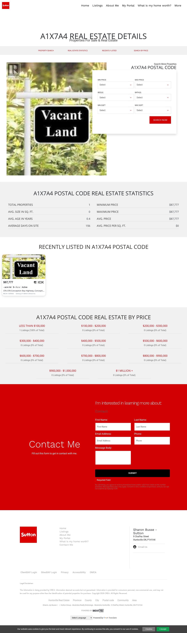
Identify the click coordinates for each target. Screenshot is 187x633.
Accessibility (79, 572)
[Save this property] (42, 258)
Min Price (102, 80)
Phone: (138, 433)
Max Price (139, 80)
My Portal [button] (128, 5)
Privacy (64, 572)
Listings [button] (97, 5)
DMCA (93, 572)
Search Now (160, 119)
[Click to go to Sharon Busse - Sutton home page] (5, 5)
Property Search (46, 50)
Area (134, 600)
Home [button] (85, 5)
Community (123, 600)
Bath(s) (138, 92)
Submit (132, 473)
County (88, 600)
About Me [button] (112, 5)
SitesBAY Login (49, 572)
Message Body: (103, 447)
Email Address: (103, 433)
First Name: (101, 419)
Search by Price (141, 50)
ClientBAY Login (29, 572)
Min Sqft (101, 105)
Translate (113, 618)
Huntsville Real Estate (58, 600)
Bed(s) (100, 92)
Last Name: (140, 419)
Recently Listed (109, 50)
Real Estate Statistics (78, 50)
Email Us (142, 547)
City (97, 600)
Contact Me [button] (66, 544)
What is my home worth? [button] (154, 5)
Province (77, 600)
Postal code (108, 600)
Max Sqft (139, 105)
